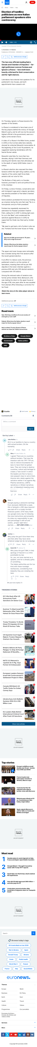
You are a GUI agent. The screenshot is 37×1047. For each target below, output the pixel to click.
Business (4, 993)
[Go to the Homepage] (7, 2)
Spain (26, 950)
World (11, 7)
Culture (4, 1005)
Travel (22, 1001)
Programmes (6, 1009)
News (6, 7)
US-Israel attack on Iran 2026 (18, 945)
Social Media (28, 968)
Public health (23, 959)
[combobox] (18, 933)
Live (32, 2)
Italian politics (23, 341)
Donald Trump (13, 954)
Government (8, 341)
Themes (4, 984)
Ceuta (11, 959)
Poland (25, 964)
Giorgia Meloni (25, 336)
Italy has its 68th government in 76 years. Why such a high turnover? (17, 238)
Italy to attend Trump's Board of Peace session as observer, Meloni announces (14, 328)
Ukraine (26, 954)
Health (4, 1001)
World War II (13, 964)
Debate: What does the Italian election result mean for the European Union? (16, 245)
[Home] (2, 7)
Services (4, 1023)
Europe (4, 989)
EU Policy (23, 993)
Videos (22, 1005)
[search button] (33, 933)
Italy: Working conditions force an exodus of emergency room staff (16, 315)
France (7, 968)
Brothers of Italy (9, 336)
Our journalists (24, 1009)
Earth (3, 997)
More (3, 1027)
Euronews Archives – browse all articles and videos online (9, 1014)
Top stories (8, 762)
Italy (16, 7)
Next (21, 997)
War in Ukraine (14, 950)
